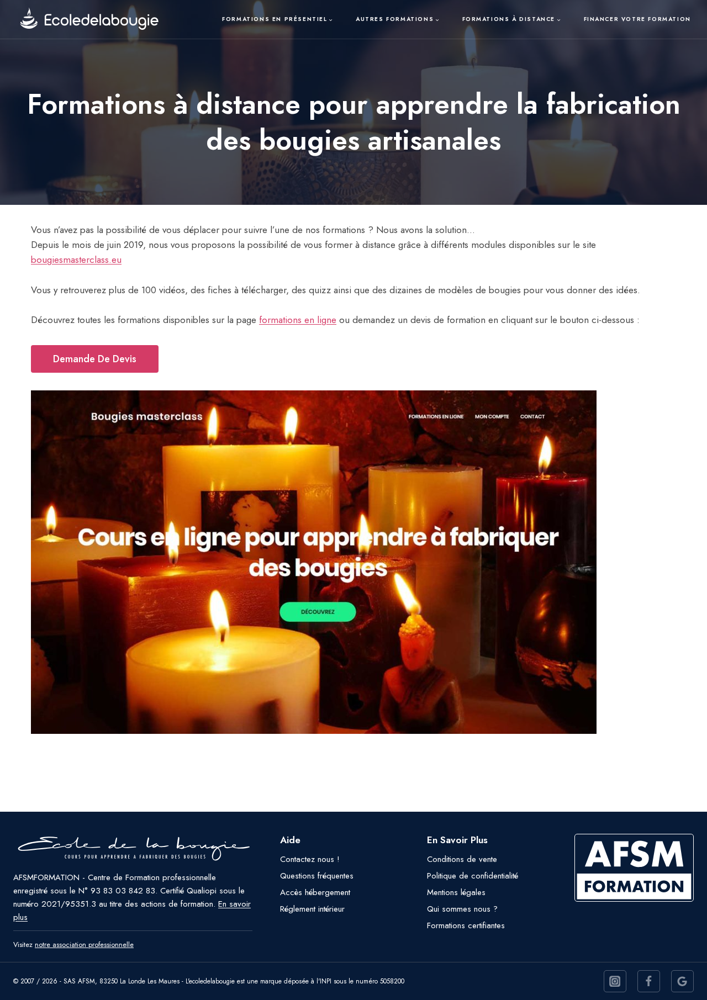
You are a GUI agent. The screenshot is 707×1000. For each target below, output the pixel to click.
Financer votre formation (637, 19)
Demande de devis (94, 359)
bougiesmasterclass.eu (76, 259)
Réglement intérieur (312, 909)
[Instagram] (615, 981)
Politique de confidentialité (472, 876)
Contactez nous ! (310, 859)
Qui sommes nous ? (462, 909)
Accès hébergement (315, 892)
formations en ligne (297, 319)
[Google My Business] (682, 981)
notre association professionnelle (84, 944)
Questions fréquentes (317, 876)
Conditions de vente (462, 859)
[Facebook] (648, 981)
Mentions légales (456, 892)
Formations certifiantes (466, 925)
